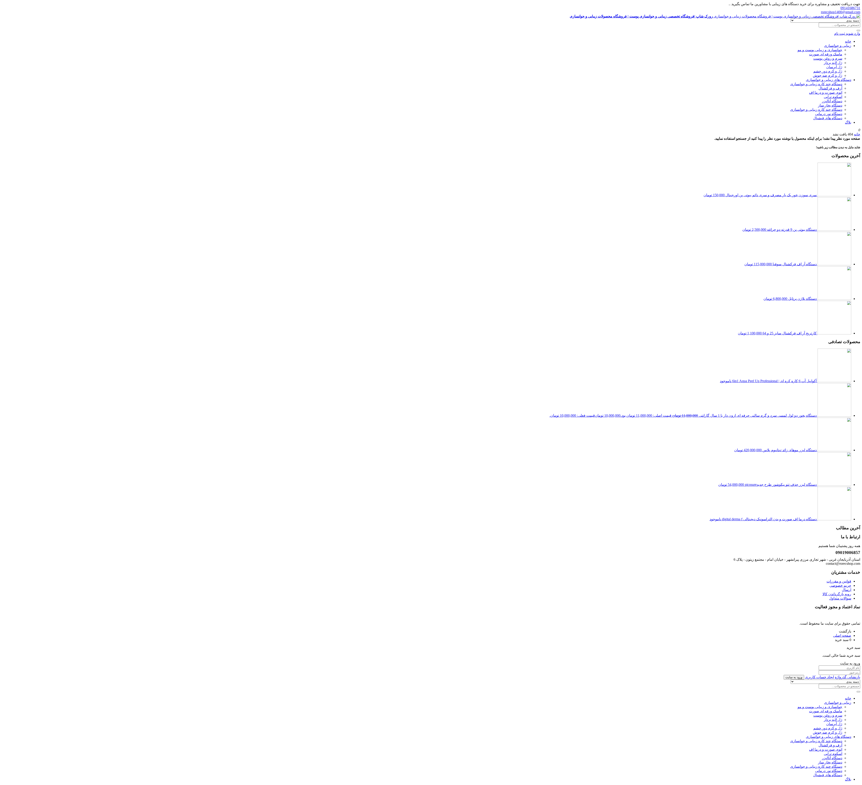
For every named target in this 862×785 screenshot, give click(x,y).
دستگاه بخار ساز (830, 105)
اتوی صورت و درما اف (825, 92)
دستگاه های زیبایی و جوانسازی (828, 80)
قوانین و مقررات (839, 581)
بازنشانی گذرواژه (847, 677)
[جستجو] (858, 30)
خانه (848, 41)
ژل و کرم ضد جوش (827, 75)
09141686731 (850, 8)
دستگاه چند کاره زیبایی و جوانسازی (816, 84)
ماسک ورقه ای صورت (825, 54)
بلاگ (848, 122)
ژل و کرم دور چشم (827, 71)
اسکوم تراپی (833, 97)
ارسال (846, 590)
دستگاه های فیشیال (827, 118)
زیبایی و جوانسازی (837, 46)
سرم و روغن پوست (827, 58)
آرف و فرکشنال (830, 88)
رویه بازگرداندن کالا (836, 594)
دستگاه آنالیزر (832, 101)
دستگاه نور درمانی (828, 114)
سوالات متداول (840, 598)
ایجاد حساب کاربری (819, 677)
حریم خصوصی (840, 585)
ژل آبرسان (834, 67)
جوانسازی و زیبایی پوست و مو (820, 50)
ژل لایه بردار (833, 63)
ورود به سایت (793, 677)
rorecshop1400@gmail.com (840, 12)
